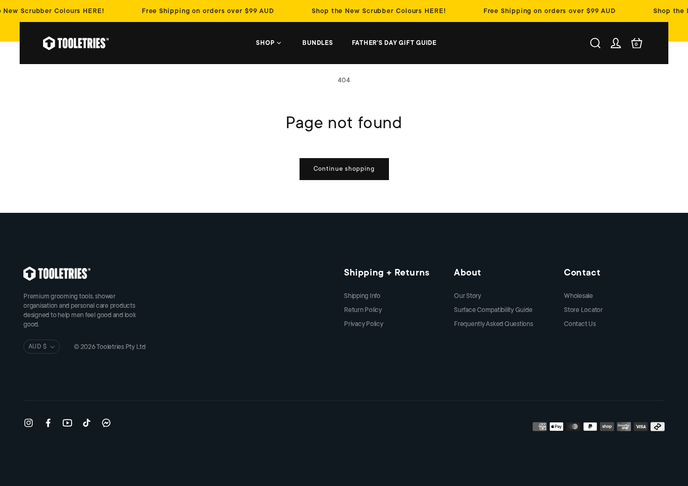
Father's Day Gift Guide (394, 42)
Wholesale (578, 295)
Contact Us (580, 323)
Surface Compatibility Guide (493, 309)
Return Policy (363, 309)
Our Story (467, 295)
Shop (265, 42)
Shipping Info (362, 295)
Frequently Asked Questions (493, 323)
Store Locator (583, 309)
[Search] (595, 43)
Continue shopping (344, 168)
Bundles (317, 42)
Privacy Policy (363, 323)
